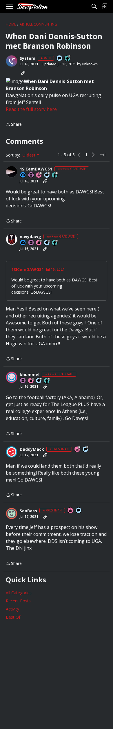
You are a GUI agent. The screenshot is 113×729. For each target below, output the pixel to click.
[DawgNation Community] (32, 6)
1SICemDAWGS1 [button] (36, 169)
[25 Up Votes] (67, 58)
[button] (11, 61)
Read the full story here (31, 109)
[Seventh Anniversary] (39, 175)
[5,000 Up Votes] (55, 243)
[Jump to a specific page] (102, 154)
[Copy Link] (23, 73)
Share (14, 124)
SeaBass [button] (28, 510)
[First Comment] (59, 58)
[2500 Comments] (47, 175)
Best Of (13, 617)
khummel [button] (29, 374)
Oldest (29, 155)
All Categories (19, 592)
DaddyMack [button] (32, 449)
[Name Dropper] (31, 175)
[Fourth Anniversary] (77, 449)
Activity (12, 609)
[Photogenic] (23, 175)
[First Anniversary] (70, 510)
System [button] (27, 58)
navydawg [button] (30, 236)
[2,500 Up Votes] (55, 175)
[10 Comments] (85, 449)
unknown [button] (90, 64)
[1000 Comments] (39, 381)
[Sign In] (104, 6)
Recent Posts (18, 601)
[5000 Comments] (47, 243)
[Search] (94, 6)
